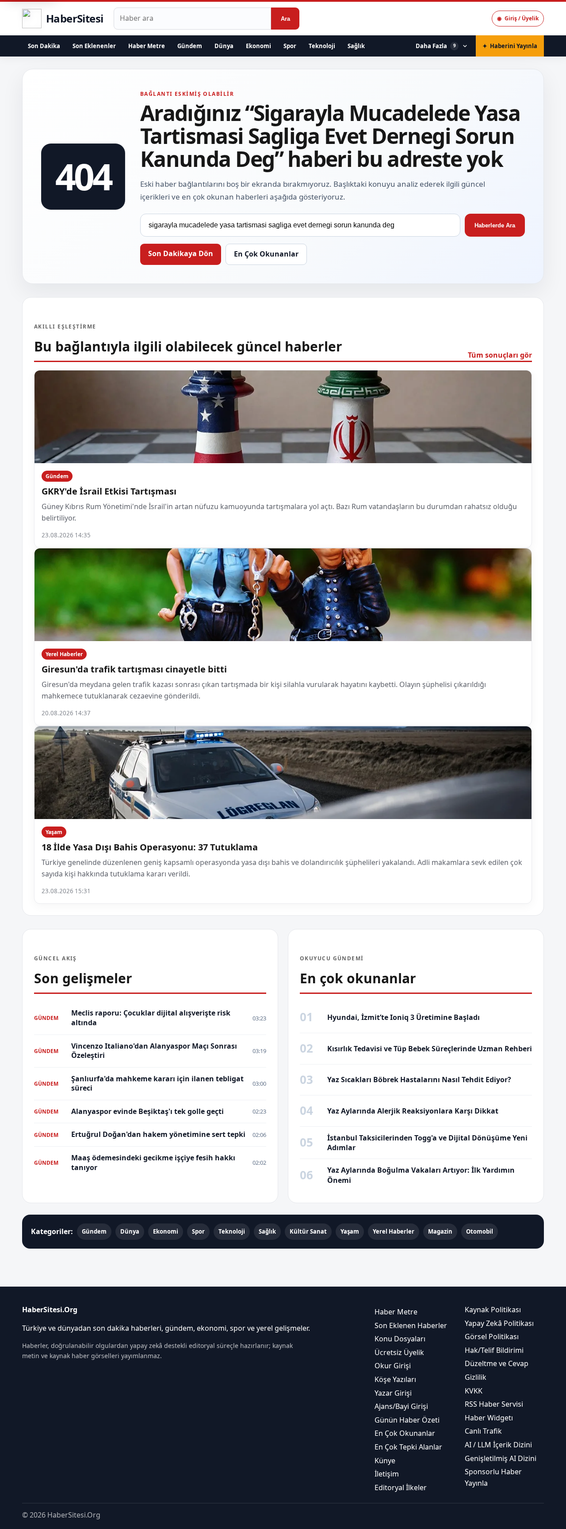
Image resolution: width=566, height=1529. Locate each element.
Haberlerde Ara (494, 225)
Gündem (189, 46)
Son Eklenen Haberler (411, 1325)
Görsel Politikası (492, 1336)
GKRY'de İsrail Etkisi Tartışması (109, 491)
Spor (289, 46)
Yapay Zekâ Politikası (499, 1323)
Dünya (223, 46)
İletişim (387, 1474)
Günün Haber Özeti (407, 1420)
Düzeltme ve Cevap (496, 1363)
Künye (385, 1460)
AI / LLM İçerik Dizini (498, 1445)
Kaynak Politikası (493, 1309)
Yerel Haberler (64, 654)
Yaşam (54, 832)
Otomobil (479, 1231)
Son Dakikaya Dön (180, 253)
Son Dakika (44, 46)
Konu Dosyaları (400, 1339)
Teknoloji (322, 46)
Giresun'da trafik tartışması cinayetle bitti (134, 669)
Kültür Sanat (308, 1231)
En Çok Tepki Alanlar (408, 1447)
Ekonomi (258, 46)
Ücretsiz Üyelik (399, 1352)
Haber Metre (146, 46)
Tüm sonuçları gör (500, 355)
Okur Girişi (393, 1365)
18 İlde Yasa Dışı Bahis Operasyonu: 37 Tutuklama (150, 847)
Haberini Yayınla (509, 46)
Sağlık (356, 46)
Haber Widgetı (489, 1418)
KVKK (473, 1391)
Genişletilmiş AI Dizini (500, 1458)
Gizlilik (475, 1377)
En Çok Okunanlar (266, 254)
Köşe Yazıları (395, 1379)
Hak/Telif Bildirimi (494, 1350)
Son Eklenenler (94, 46)
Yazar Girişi (393, 1393)
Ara (285, 18)
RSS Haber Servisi (494, 1404)
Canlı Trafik (483, 1431)
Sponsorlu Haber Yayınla (493, 1477)
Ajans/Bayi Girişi (401, 1406)
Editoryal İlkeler (401, 1487)
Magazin (440, 1231)
